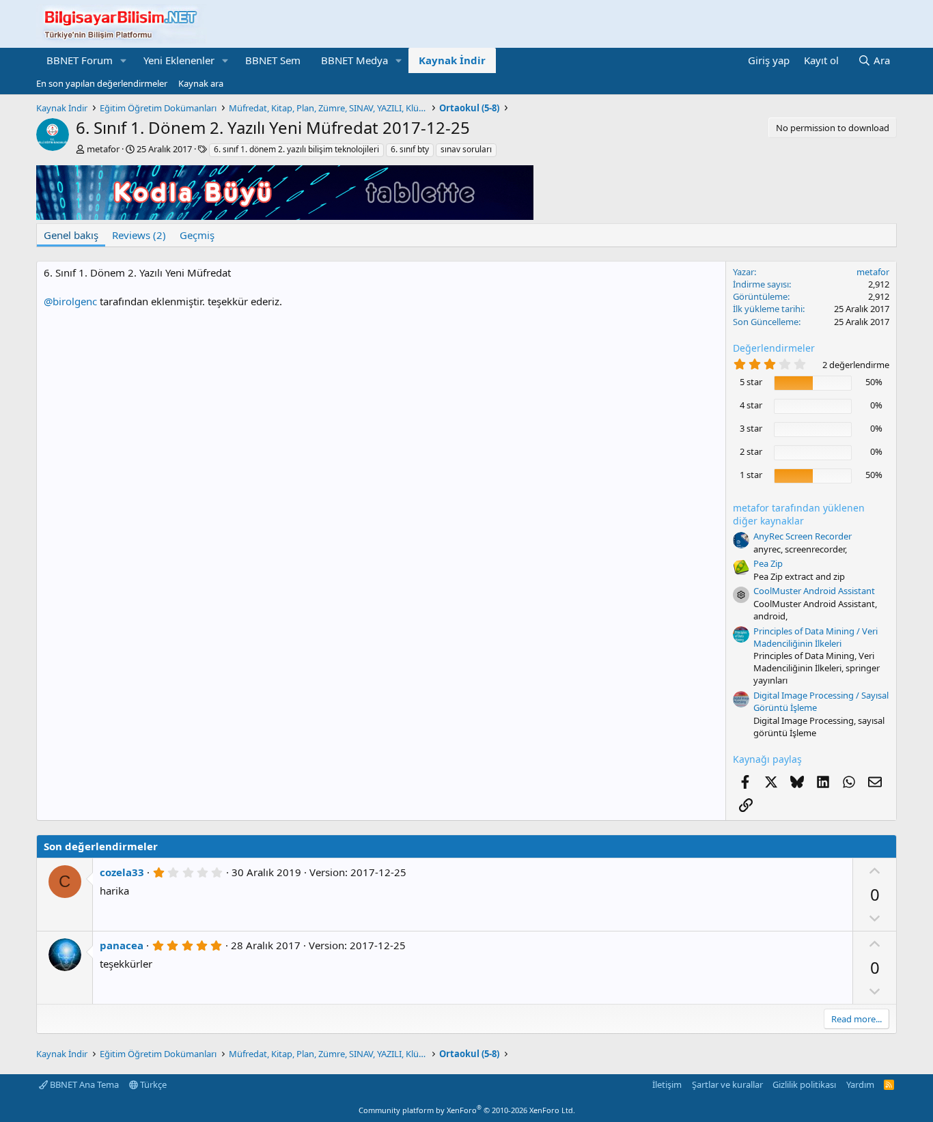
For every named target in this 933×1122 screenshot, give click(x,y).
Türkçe (152, 1084)
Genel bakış (71, 235)
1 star (751, 474)
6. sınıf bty (410, 149)
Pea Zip (768, 563)
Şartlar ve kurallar (727, 1084)
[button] (123, 60)
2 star (751, 451)
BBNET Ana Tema (83, 1084)
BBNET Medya (354, 60)
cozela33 (122, 872)
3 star (751, 428)
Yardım (860, 1084)
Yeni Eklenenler (178, 60)
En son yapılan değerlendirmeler (101, 83)
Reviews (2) (139, 235)
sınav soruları (466, 149)
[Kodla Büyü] (284, 216)
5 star (751, 382)
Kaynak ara (200, 83)
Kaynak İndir (452, 60)
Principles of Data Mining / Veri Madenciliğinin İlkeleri (815, 637)
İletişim (667, 1084)
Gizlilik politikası (804, 1084)
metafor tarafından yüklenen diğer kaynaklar (799, 514)
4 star (751, 405)
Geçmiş (197, 235)
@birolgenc (70, 301)
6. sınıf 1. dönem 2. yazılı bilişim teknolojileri (296, 149)
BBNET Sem (273, 60)
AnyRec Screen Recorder (802, 536)
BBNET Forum (79, 60)
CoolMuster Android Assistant (814, 591)
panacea (121, 945)
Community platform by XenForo (467, 1110)
